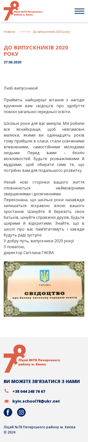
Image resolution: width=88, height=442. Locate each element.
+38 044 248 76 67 (28, 391)
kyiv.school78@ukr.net (36, 401)
